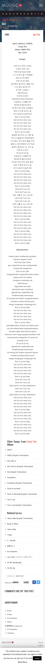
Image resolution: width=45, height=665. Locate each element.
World (9, 622)
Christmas (10, 633)
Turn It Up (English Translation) (19, 505)
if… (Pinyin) (11, 540)
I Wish (9, 535)
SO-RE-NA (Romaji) (14, 562)
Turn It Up (11, 499)
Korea (9, 611)
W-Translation (12, 629)
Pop (22, 576)
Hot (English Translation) (16, 472)
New (18, 576)
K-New (9, 614)
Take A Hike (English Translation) (20, 518)
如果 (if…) (11, 546)
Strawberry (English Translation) (19, 483)
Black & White (12, 524)
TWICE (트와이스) (11, 19)
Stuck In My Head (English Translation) (22, 494)
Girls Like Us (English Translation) (20, 466)
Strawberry (11, 477)
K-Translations (12, 618)
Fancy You (13, 25)
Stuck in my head (13, 488)
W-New (9, 625)
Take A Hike (11, 529)
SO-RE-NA (11, 568)
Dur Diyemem (12, 551)
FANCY (9, 450)
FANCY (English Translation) (18, 455)
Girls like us (11, 461)
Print (38, 34)
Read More (22, 662)
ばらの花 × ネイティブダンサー (20, 557)
